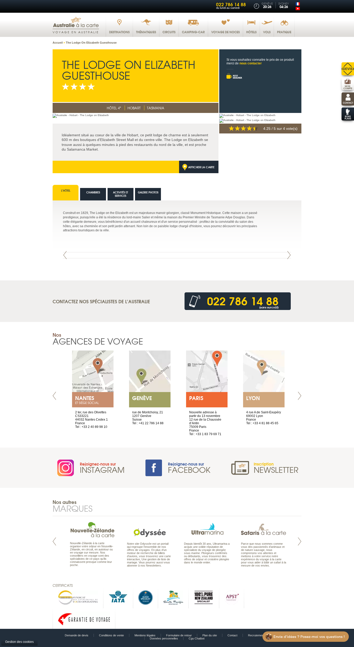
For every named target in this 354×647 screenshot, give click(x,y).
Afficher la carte (201, 167)
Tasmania (155, 107)
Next (289, 255)
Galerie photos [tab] (148, 192)
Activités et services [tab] (120, 194)
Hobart (134, 107)
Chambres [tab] (93, 192)
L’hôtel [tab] (65, 190)
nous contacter (250, 63)
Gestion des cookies (19, 642)
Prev (65, 255)
